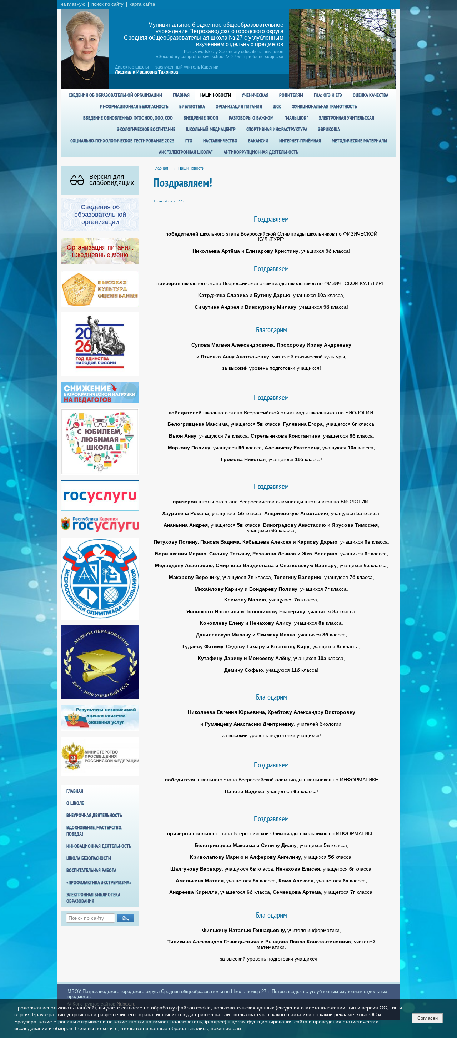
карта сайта (142, 4)
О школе (75, 803)
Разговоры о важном (251, 118)
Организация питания (239, 106)
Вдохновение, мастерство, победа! (94, 830)
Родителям (291, 95)
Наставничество (220, 140)
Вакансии (258, 140)
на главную (73, 4)
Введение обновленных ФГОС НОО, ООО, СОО (128, 118)
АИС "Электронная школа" (186, 152)
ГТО (188, 140)
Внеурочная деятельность (94, 815)
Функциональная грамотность (324, 106)
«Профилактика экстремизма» (98, 882)
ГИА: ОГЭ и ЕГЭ (328, 95)
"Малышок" (296, 118)
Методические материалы (359, 140)
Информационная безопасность (134, 106)
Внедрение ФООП (201, 118)
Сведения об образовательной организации (115, 95)
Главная (181, 95)
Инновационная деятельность (98, 846)
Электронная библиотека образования (93, 897)
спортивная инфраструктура (276, 129)
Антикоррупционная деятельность (261, 152)
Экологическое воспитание (146, 129)
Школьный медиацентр (211, 129)
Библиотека (192, 106)
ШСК (277, 106)
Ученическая (255, 95)
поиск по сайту (107, 4)
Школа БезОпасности (88, 858)
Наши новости (215, 95)
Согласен (427, 1018)
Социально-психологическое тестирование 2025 (122, 140)
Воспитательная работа (91, 870)
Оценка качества (370, 95)
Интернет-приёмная (300, 140)
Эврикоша (329, 129)
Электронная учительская (346, 118)
